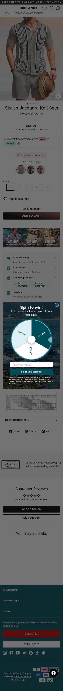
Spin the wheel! (31, 371)
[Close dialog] (56, 304)
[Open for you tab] (53, 673)
